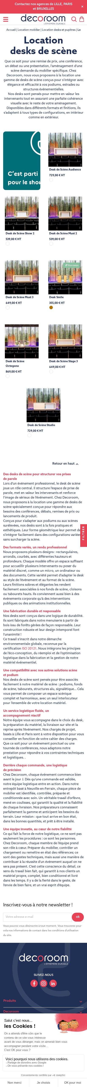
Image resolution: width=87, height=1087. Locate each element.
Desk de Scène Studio (41, 425)
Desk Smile (56, 297)
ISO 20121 (29, 648)
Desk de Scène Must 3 (19, 297)
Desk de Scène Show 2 (20, 233)
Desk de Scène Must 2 (63, 233)
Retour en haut (66, 464)
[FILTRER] (83, 543)
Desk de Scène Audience (65, 169)
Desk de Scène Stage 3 (63, 361)
